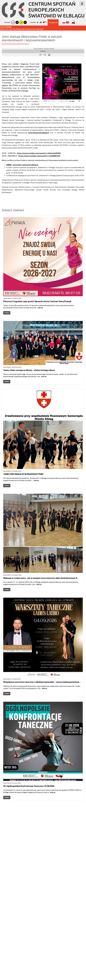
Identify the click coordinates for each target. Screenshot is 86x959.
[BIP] (73, 22)
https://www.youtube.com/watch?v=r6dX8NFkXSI (39, 156)
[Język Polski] (64, 22)
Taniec (43, 51)
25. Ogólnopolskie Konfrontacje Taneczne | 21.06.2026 (28, 786)
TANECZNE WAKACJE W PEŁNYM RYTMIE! (23, 474)
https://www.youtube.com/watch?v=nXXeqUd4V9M (39, 153)
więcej (40, 307)
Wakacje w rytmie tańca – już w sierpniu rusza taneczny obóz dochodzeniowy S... (40, 578)
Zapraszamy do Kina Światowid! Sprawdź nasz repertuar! (22, 29)
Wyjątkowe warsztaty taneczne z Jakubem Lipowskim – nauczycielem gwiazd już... (42, 682)
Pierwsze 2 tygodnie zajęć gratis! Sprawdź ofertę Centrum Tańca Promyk (37, 301)
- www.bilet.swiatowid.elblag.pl (22, 165)
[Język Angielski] (67, 22)
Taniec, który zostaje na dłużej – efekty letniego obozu (29, 370)
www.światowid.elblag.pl (38, 132)
